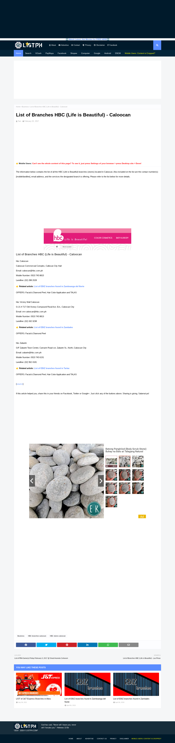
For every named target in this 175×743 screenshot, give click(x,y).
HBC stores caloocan (58, 636)
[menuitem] (140, 53)
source (20, 384)
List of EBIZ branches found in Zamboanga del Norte (59, 286)
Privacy (88, 45)
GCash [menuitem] (38, 53)
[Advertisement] (87, 19)
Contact (77, 45)
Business (25, 107)
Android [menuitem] (107, 53)
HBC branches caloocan (37, 636)
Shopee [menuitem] (73, 53)
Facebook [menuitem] (62, 53)
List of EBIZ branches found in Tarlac (51, 368)
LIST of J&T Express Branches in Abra (33, 699)
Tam (19, 121)
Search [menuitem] (28, 53)
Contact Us (102, 738)
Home (18, 107)
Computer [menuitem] (85, 53)
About (53, 45)
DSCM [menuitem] (118, 53)
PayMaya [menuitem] (50, 53)
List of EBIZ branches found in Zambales (53, 327)
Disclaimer (100, 45)
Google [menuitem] (97, 53)
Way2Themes (16, 738)
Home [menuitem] (18, 53)
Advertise (65, 45)
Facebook (113, 45)
